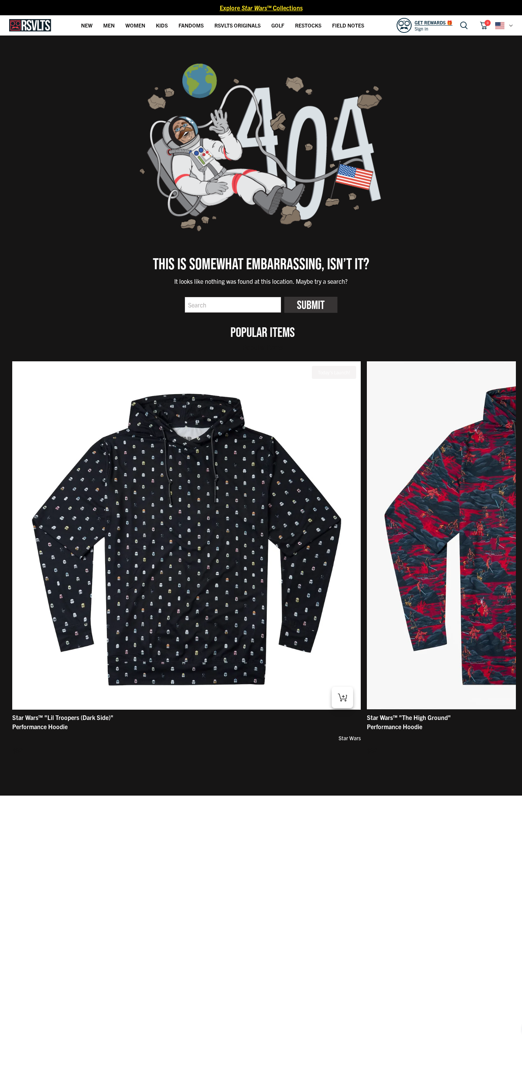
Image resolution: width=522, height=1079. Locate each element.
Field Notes (348, 25)
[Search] (464, 25)
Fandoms (191, 25)
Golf (277, 25)
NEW (86, 25)
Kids (162, 25)
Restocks (308, 25)
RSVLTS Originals (237, 25)
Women (135, 25)
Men (109, 25)
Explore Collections (261, 7)
